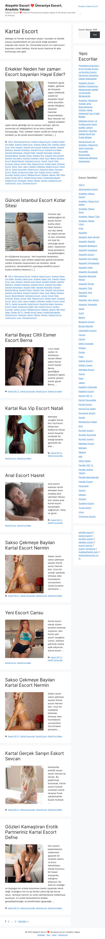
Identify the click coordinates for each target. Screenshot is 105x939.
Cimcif (50, 161)
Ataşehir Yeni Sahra (13, 158)
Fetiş (29, 164)
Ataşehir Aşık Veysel (32, 147)
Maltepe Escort (34, 175)
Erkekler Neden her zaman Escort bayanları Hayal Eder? (35, 71)
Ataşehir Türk (38, 156)
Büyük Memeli (18, 161)
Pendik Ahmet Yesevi (33, 178)
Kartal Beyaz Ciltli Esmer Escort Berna (30, 337)
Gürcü (14, 167)
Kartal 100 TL (13, 391)
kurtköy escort (86, 539)
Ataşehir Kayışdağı (44, 153)
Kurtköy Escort (45, 172)
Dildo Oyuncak (86, 343)
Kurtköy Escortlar (87, 435)
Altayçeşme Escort (22, 142)
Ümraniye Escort (29, 183)
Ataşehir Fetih (29, 153)
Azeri (47, 158)
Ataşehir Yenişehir (30, 158)
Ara (95, 34)
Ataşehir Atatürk (49, 147)
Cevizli (44, 161)
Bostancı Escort (87, 322)
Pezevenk (22, 180)
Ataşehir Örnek (25, 156)
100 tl (10, 142)
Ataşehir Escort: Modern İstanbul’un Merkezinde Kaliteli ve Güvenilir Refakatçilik (88, 89)
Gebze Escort (38, 164)
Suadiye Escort (54, 180)
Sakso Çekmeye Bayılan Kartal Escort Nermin (30, 545)
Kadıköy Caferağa (37, 167)
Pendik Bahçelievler (51, 178)
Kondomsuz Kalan (25, 172)
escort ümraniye (87, 549)
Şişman (44, 180)
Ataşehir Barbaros (88, 246)
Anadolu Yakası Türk (42, 144)
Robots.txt (63, 935)
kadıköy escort (86, 542)
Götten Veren (50, 164)
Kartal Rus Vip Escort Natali (34, 408)
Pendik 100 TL (17, 178)
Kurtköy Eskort (20, 175)
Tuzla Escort (10, 183)
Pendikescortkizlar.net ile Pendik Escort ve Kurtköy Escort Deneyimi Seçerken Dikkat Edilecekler (89, 72)
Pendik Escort (11, 180)
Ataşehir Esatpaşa (22, 150)
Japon (25, 167)
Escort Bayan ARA (88, 29)
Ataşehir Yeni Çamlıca (54, 156)
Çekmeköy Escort (32, 161)
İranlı (20, 167)
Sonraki (23, 921)
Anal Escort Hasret (25, 475)
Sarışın (30, 180)
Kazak (14, 172)
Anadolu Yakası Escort (88, 6)
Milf (57, 175)
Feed (54, 935)
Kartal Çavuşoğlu (19, 169)
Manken (45, 175)
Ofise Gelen (85, 461)
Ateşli (41, 158)
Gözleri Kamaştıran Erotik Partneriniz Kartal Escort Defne (31, 832)
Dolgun (17, 164)
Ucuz (19, 183)
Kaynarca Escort (87, 413)
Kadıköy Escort (52, 167)
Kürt (36, 172)
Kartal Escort (33, 169)
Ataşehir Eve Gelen (53, 150)
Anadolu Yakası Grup (24, 144)
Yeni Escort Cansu (24, 612)
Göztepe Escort (86, 369)
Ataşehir (18, 147)
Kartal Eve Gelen (47, 169)
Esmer (23, 164)
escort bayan (85, 545)
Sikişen (37, 180)
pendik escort (86, 532)
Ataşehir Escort (37, 150)
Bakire (53, 158)
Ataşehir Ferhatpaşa (13, 153)
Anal (12, 147)
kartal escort (85, 536)
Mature (52, 175)
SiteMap (41, 935)
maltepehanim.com (88, 552)
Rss (48, 935)
